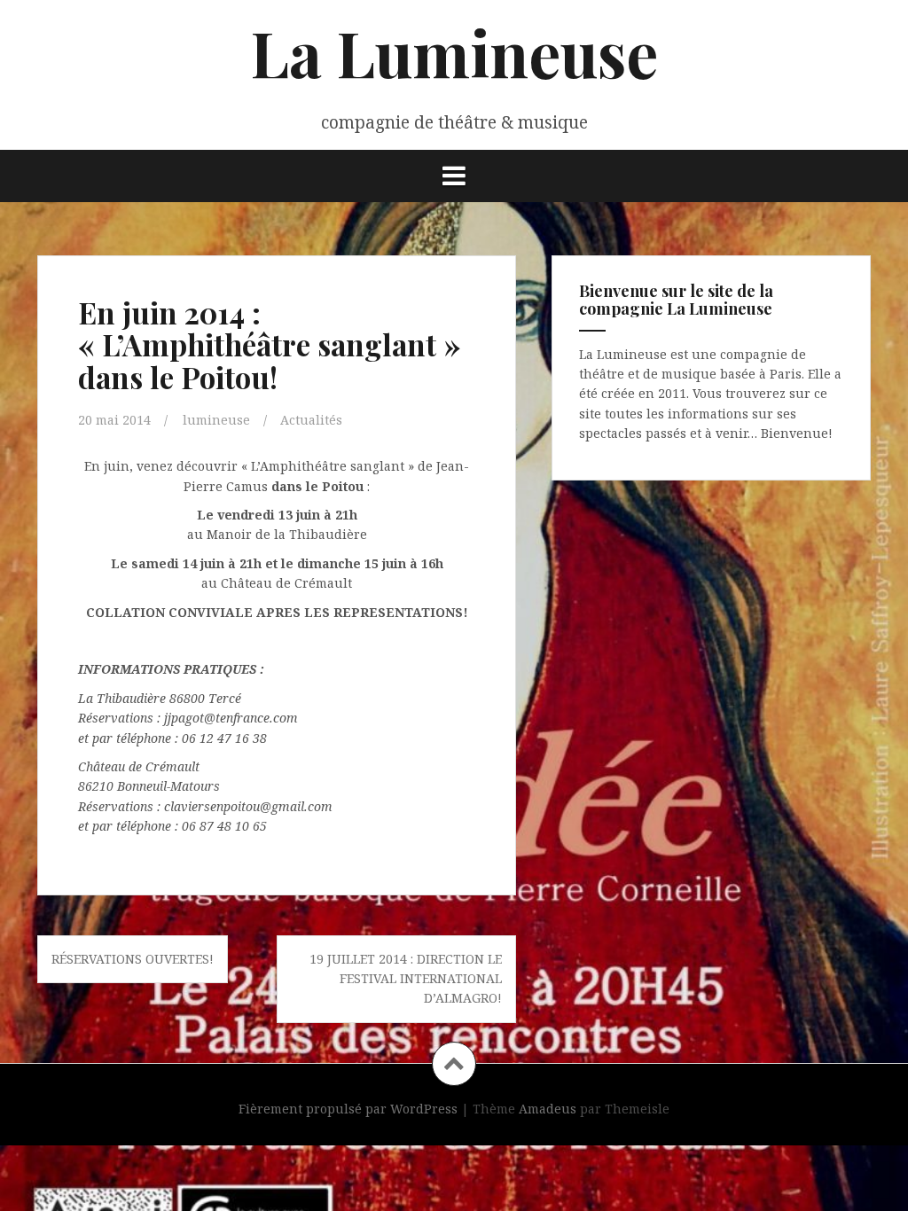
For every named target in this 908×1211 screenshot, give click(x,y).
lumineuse (216, 419)
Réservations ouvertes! (132, 958)
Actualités (311, 419)
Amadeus (547, 1108)
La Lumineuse (454, 52)
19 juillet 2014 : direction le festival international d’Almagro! (405, 978)
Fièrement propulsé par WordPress (348, 1108)
